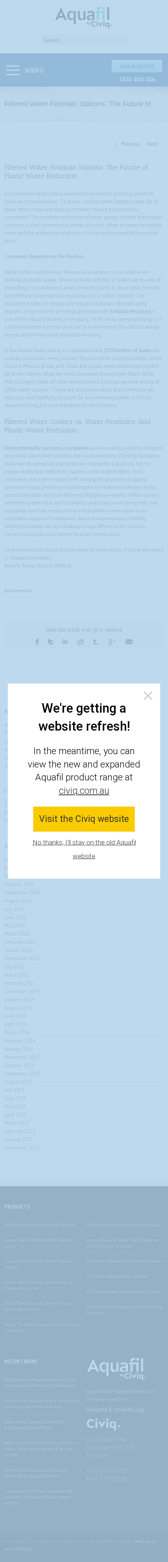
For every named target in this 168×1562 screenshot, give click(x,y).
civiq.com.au (84, 790)
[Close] (148, 695)
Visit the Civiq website (84, 819)
